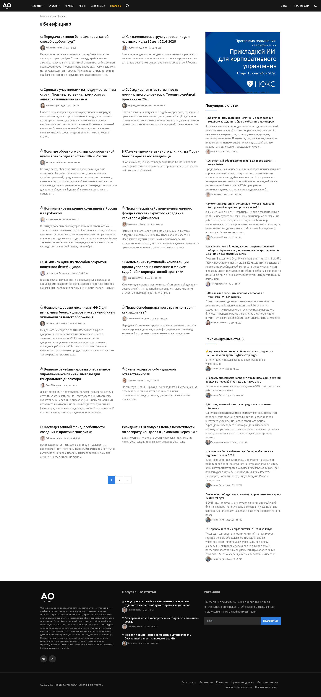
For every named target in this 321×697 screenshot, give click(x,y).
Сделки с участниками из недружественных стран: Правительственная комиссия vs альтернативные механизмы (78, 94)
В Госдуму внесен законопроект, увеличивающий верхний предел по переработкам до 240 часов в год (243, 379)
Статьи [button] (53, 5)
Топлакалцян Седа (55, 105)
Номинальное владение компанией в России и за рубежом (78, 210)
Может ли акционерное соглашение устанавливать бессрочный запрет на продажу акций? (241, 205)
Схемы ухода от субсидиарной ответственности (149, 371)
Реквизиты (206, 682)
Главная (44, 16)
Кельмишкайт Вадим (138, 318)
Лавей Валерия (53, 385)
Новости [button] (36, 5)
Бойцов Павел (218, 151)
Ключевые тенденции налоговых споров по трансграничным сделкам (236, 294)
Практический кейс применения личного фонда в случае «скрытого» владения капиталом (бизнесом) (157, 213)
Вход (284, 5)
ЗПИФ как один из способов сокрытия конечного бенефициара (73, 264)
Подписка (115, 5)
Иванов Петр (217, 368)
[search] (127, 5)
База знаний (98, 5)
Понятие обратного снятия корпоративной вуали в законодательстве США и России (77, 153)
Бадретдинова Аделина (139, 105)
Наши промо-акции (266, 687)
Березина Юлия (219, 237)
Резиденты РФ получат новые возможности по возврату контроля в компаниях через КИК (159, 429)
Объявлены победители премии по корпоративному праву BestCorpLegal (243, 496)
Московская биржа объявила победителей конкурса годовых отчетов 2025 (239, 453)
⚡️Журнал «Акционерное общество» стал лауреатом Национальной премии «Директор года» (239, 353)
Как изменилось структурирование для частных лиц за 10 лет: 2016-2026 (156, 39)
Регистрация (301, 5)
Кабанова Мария (219, 322)
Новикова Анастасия (56, 323)
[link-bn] (242, 63)
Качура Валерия (219, 283)
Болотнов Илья (53, 219)
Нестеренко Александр (57, 273)
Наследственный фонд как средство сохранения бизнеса (239, 406)
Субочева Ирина (53, 438)
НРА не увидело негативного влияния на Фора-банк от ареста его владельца (160, 153)
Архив (82, 5)
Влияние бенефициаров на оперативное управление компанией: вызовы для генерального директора (75, 374)
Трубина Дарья (135, 380)
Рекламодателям (267, 682)
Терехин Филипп (220, 442)
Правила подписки (242, 682)
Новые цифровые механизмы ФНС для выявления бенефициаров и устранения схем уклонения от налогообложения (77, 312)
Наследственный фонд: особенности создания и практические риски (72, 429)
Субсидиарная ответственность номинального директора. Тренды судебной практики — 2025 (158, 94)
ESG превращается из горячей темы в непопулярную (238, 529)
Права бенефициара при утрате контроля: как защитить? (158, 309)
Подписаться (270, 620)
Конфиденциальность (238, 687)
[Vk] (43, 658)
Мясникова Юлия (136, 224)
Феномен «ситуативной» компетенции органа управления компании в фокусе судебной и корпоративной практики (155, 266)
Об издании (189, 682)
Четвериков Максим (55, 162)
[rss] (52, 658)
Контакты (222, 682)
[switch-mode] (316, 6)
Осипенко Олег (135, 277)
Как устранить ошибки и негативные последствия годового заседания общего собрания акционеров (241, 119)
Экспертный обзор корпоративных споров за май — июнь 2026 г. (241, 162)
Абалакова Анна (53, 47)
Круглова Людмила (137, 47)
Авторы (69, 5)
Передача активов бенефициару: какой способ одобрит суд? (74, 39)
